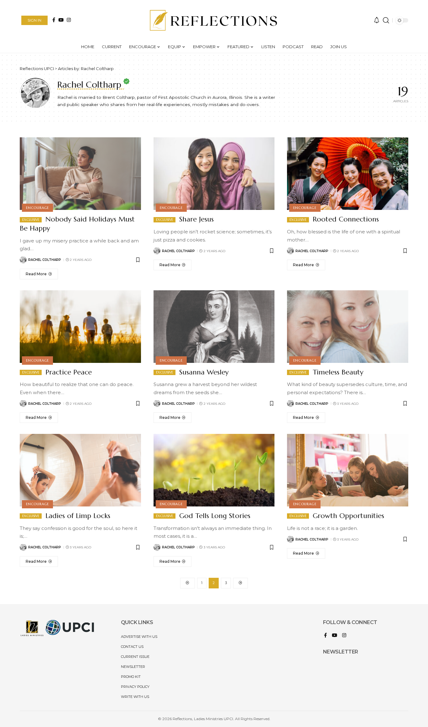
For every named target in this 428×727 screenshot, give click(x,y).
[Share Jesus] (214, 173)
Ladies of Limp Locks (76, 515)
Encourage (37, 208)
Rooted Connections (345, 219)
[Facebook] (54, 20)
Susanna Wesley (203, 372)
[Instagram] (68, 20)
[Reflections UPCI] (214, 20)
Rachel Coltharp (44, 260)
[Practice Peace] (80, 326)
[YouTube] (61, 20)
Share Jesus (195, 219)
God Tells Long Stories (213, 515)
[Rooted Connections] (347, 173)
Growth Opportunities (347, 515)
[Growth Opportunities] (347, 470)
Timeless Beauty (337, 372)
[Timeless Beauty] (347, 326)
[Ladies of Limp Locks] (80, 470)
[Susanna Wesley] (214, 326)
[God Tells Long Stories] (214, 470)
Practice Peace (67, 372)
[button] (34, 20)
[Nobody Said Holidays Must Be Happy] (80, 173)
